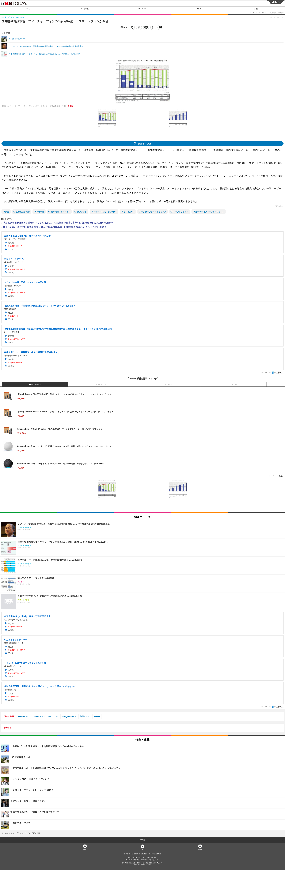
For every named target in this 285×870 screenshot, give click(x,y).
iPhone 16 (22, 716)
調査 (7, 211)
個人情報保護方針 (155, 853)
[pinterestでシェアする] (153, 27)
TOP (142, 840)
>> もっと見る (276, 475)
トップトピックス (181, 211)
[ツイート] (132, 27)
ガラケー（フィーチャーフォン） (209, 211)
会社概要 (144, 853)
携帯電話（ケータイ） (60, 211)
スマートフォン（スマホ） (105, 211)
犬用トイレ (234, 384)
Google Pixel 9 (69, 716)
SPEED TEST (142, 8)
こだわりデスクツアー (41, 716)
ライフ (256, 8)
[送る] (146, 27)
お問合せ (127, 853)
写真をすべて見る (144, 143)
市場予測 (40, 211)
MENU (274, 2)
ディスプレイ (167, 384)
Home (84, 849)
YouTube (200, 849)
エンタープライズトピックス (153, 211)
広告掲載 (135, 853)
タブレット (82, 211)
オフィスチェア (101, 384)
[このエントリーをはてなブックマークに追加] (160, 27)
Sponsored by (265, 373)
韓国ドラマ (85, 716)
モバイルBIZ (129, 211)
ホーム (28, 8)
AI (57, 716)
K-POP (97, 716)
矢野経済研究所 (23, 211)
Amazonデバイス (35, 384)
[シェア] (139, 27)
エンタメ (199, 8)
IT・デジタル (85, 8)
